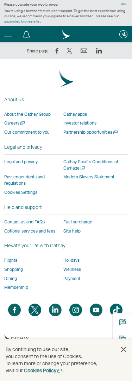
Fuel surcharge (77, 221)
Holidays (71, 260)
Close (124, 3)
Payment (71, 278)
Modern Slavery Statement (88, 176)
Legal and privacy (21, 161)
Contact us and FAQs (24, 221)
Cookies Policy (43, 370)
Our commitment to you (27, 132)
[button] (26, 34)
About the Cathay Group (27, 114)
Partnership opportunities (91, 132)
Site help (72, 231)
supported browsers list (22, 21)
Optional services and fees (29, 231)
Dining (10, 278)
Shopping (13, 269)
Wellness (72, 269)
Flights (10, 260)
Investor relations (79, 123)
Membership (16, 287)
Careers (15, 123)
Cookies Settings (20, 192)
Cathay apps (75, 114)
